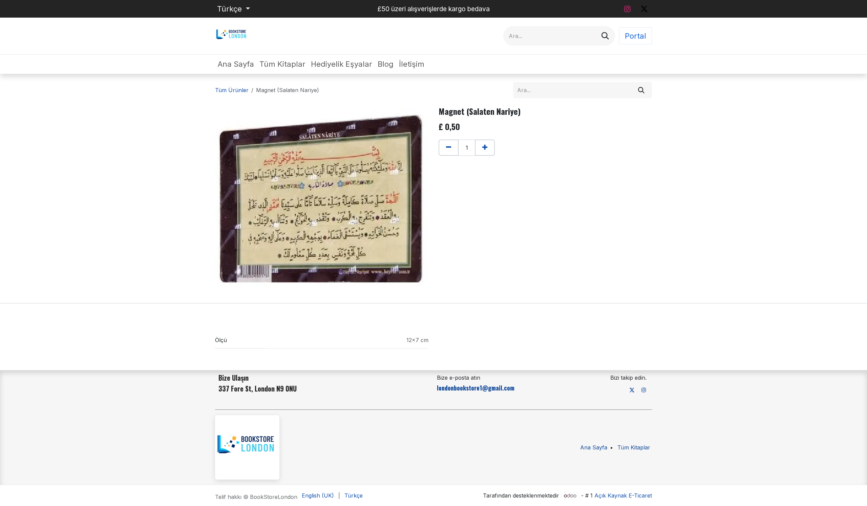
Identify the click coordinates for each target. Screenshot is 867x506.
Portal (635, 35)
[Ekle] (485, 148)
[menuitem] (236, 64)
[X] (644, 8)
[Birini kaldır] (449, 148)
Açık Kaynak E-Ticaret (623, 495)
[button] (442, 162)
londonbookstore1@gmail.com (475, 387)
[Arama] (605, 36)
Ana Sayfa (593, 447)
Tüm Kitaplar (633, 447)
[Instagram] (627, 8)
